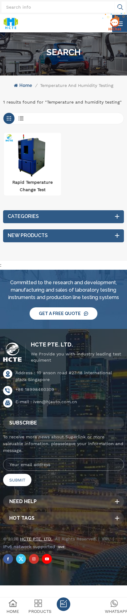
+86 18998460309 (34, 389)
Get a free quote (60, 313)
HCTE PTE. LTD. (52, 344)
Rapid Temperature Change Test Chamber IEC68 (32, 186)
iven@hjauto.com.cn (55, 401)
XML (106, 538)
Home (25, 85)
